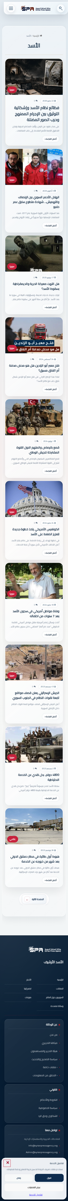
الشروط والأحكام (48, 1099)
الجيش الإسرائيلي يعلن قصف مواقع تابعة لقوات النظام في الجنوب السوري (35, 695)
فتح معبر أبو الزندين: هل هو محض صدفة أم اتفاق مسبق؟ (34, 368)
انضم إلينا (27, 988)
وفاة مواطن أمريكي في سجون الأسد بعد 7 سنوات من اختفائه (36, 613)
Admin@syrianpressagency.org (41, 1152)
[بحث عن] (61, 8)
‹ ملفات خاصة (50, 1067)
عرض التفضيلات (34, 1187)
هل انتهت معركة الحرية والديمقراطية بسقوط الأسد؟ (36, 286)
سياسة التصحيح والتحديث (44, 1059)
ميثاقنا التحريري (49, 1043)
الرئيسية (36, 36)
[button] (7, 1163)
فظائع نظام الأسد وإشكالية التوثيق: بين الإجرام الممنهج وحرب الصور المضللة (36, 113)
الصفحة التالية (38, 899)
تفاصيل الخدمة (35, 1194)
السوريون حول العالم (54, 997)
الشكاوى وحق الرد (47, 1116)
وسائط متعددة (57, 1006)
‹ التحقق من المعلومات (45, 1075)
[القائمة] (11, 8)
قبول (49, 1178)
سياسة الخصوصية (48, 1108)
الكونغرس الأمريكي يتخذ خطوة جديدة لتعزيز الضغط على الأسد (35, 531)
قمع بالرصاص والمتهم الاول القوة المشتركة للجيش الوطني (37, 450)
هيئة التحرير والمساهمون (44, 1051)
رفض (19, 1178)
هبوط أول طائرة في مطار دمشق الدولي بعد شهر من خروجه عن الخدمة (34, 859)
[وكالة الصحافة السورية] (36, 8)
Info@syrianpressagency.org (43, 1145)
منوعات (28, 997)
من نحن (53, 1034)
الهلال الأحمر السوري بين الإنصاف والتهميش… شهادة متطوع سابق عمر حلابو (36, 202)
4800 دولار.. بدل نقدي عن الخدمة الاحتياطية (38, 777)
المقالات (59, 988)
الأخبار (28, 980)
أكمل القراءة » (51, 139)
